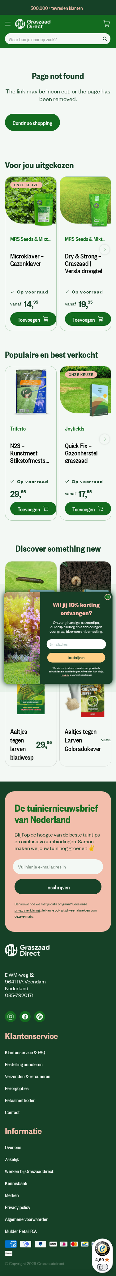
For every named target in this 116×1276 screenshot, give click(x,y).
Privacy (65, 674)
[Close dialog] (107, 597)
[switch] (102, 1267)
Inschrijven (76, 657)
